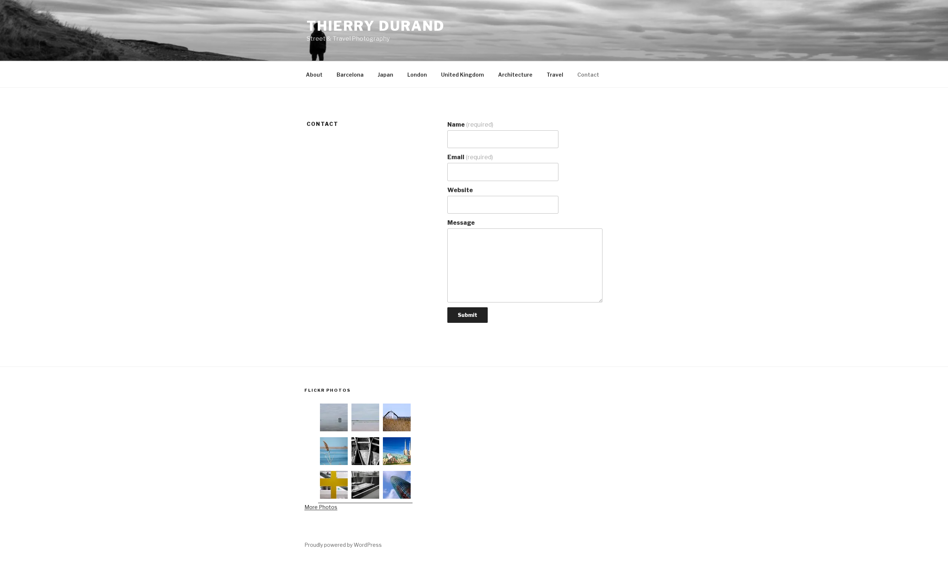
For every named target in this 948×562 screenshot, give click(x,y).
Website (460, 190)
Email (470, 157)
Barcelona (350, 74)
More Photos (320, 507)
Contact (588, 74)
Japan (385, 74)
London (417, 74)
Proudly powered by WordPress (343, 545)
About (314, 74)
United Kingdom (462, 74)
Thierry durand (376, 26)
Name (470, 124)
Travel (555, 74)
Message (461, 222)
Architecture (515, 74)
